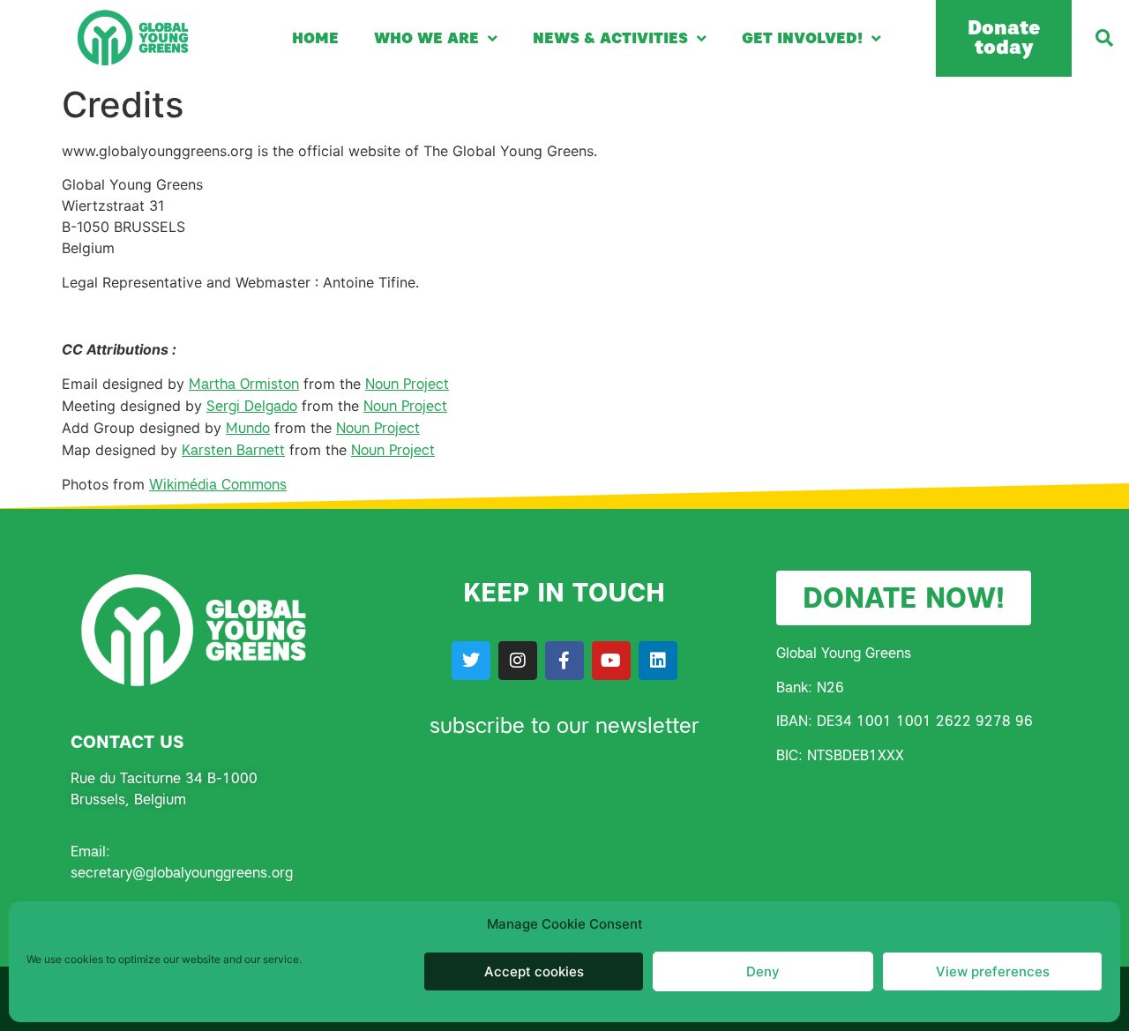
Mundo (248, 428)
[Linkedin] (658, 660)
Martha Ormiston (244, 384)
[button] (1104, 38)
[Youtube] (611, 660)
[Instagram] (517, 660)
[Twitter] (471, 660)
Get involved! (802, 38)
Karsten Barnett (233, 450)
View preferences (993, 971)
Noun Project (407, 384)
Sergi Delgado (251, 406)
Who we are (426, 38)
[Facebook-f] (564, 660)
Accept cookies (534, 971)
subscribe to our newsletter (564, 725)
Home (315, 38)
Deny (763, 971)
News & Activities (610, 38)
